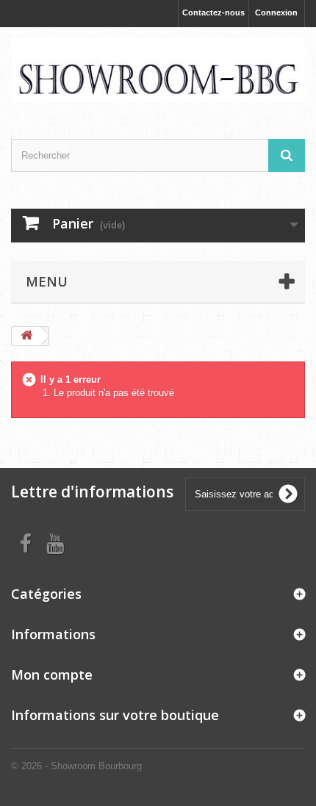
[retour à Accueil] (26, 336)
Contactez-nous (213, 12)
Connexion (276, 12)
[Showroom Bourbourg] (158, 70)
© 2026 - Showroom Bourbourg (76, 765)
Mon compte (52, 674)
